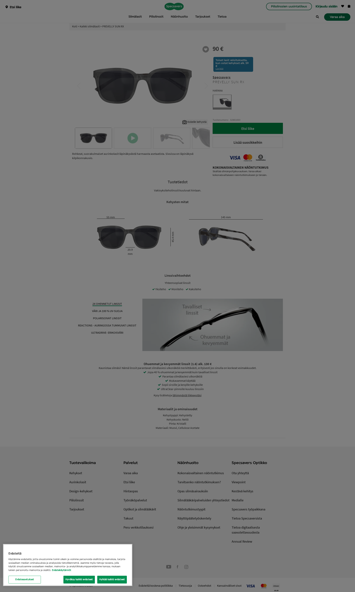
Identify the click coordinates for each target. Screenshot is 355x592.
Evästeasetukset (24, 579)
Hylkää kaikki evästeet (112, 579)
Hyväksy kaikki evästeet (79, 579)
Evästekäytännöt (61, 570)
